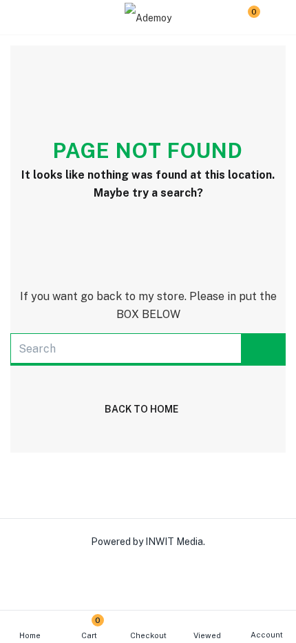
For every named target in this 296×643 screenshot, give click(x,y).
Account (267, 635)
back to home (141, 409)
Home (30, 635)
